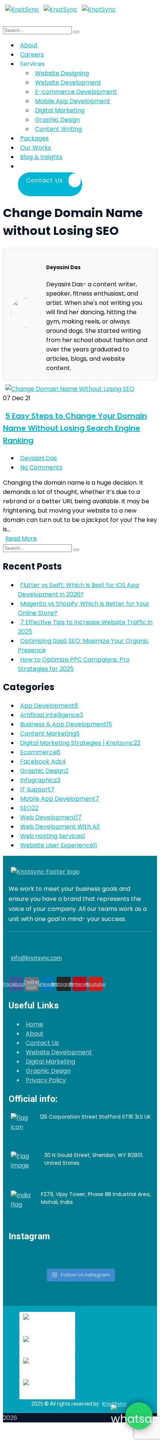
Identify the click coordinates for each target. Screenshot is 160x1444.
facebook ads (43, 761)
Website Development (59, 1052)
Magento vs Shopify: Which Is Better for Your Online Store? (83, 608)
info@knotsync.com (36, 958)
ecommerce (40, 752)
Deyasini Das (38, 458)
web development (50, 817)
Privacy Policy (46, 1080)
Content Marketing (50, 733)
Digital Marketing (50, 1061)
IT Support (37, 789)
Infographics (40, 780)
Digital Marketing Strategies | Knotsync (80, 743)
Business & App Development (66, 724)
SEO (29, 808)
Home (34, 1024)
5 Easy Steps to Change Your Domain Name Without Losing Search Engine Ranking (75, 428)
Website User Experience (58, 845)
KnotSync (114, 1404)
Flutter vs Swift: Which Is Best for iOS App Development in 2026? (78, 590)
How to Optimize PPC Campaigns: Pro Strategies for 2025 (73, 664)
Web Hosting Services (52, 836)
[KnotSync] (22, 9)
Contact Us (42, 1043)
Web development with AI (60, 826)
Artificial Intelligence (51, 715)
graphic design (44, 770)
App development (49, 705)
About (35, 1033)
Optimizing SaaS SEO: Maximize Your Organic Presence (83, 645)
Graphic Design (48, 1071)
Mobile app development (59, 798)
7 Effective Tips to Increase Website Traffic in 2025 (85, 627)
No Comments (41, 467)
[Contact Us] (84, 166)
